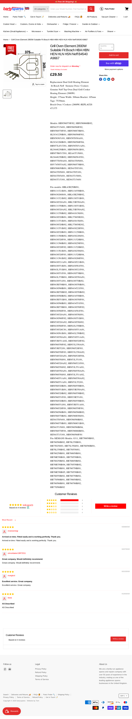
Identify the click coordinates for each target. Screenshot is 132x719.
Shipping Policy (41, 676)
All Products (92, 17)
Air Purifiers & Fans (93, 31)
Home (5, 17)
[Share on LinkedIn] (108, 79)
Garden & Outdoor (90, 24)
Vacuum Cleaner (109, 17)
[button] (52, 500)
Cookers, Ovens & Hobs (31, 24)
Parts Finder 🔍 (19, 17)
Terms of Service (42, 679)
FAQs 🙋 (79, 17)
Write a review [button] (110, 506)
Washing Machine (72, 31)
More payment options (114, 69)
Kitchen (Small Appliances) (14, 31)
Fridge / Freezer (70, 24)
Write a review (118, 639)
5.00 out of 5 (28, 505)
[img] (8, 527)
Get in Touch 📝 (37, 17)
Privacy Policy (40, 669)
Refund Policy (40, 672)
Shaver (110, 31)
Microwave (36, 31)
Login (125, 17)
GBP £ (122, 696)
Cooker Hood (9, 24)
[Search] (91, 9)
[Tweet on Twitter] (104, 79)
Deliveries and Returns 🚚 (59, 17)
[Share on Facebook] (100, 79)
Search (5, 695)
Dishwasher (52, 24)
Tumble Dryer (53, 31)
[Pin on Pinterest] (112, 79)
